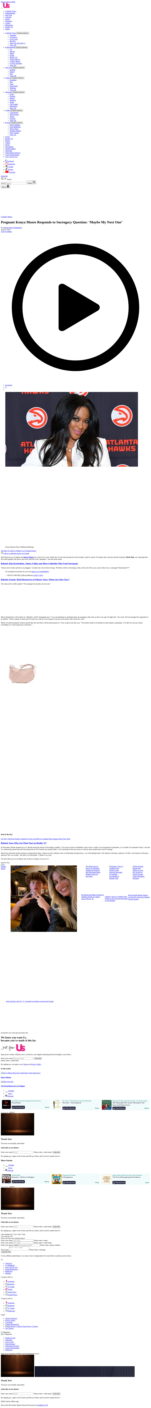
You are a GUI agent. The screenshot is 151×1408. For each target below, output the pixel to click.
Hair (11, 74)
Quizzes (12, 118)
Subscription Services (12, 153)
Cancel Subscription (12, 155)
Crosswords (14, 113)
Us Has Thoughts (16, 63)
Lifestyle (8, 17)
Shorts (7, 29)
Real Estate (14, 86)
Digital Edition (10, 149)
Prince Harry (14, 129)
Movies (12, 51)
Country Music (15, 61)
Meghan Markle (15, 131)
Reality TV (9, 27)
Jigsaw (12, 116)
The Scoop (5, 1250)
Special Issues (10, 1344)
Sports (7, 19)
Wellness (13, 88)
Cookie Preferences (12, 1324)
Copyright (8, 1322)
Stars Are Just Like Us (17, 43)
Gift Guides (14, 104)
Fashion (12, 70)
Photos (7, 141)
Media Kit (8, 1271)
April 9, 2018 (38, 575)
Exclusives (13, 37)
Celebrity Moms (6, 217)
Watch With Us (15, 59)
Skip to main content (8, 2)
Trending (13, 35)
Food (11, 84)
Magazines (9, 25)
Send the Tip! (6, 1252)
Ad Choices (9, 1328)
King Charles (14, 133)
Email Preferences (11, 1269)
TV (11, 49)
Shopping (8, 21)
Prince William (15, 125)
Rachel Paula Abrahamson (12, 228)
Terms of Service (11, 1318)
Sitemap (8, 1273)
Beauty (12, 72)
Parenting (13, 80)
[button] (75, 180)
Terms (25, 1064)
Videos (7, 143)
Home (12, 102)
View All (13, 45)
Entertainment (10, 13)
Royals (7, 123)
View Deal (66, 839)
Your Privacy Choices (30, 1326)
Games (7, 23)
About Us (8, 1263)
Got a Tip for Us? (11, 157)
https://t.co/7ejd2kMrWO (40, 572)
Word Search (14, 114)
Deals (12, 94)
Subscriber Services (12, 1346)
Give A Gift (9, 1342)
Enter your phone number (10, 1245)
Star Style (8, 15)
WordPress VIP (42, 1405)
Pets (11, 82)
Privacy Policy (36, 1064)
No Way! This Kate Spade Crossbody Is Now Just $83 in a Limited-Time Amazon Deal (32, 839)
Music (12, 53)
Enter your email (6, 1243)
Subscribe (8, 151)
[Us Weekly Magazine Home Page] (6, 7)
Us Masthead (9, 1265)
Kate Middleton (15, 127)
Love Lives (14, 39)
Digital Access (10, 1338)
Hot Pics (13, 41)
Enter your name (6, 1240)
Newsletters (9, 147)
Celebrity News (10, 11)
